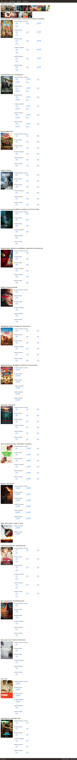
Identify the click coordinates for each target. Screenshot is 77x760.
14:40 (27, 174)
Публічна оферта (73, 759)
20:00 (27, 213)
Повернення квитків (65, 759)
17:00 (16, 26)
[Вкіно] (1, 1)
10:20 (16, 174)
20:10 (27, 82)
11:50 (27, 135)
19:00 (16, 82)
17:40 (38, 550)
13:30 (16, 213)
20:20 (38, 409)
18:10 (27, 409)
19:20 (38, 174)
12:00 (27, 23)
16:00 (38, 135)
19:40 (16, 552)
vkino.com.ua (3, 759)
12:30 (16, 605)
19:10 (27, 488)
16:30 (27, 79)
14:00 (16, 252)
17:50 (38, 79)
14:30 (38, 23)
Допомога (25, 1)
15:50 (38, 448)
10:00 (16, 23)
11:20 (16, 722)
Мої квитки (12, 1)
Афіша (5, 1)
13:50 (27, 550)
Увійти (19, 1)
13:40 (16, 79)
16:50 (16, 291)
